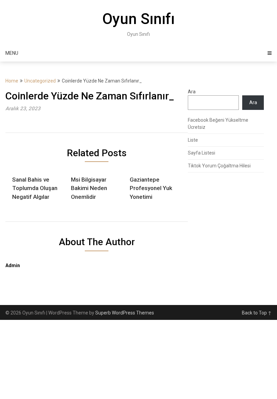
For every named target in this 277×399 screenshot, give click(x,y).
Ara (192, 91)
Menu (11, 53)
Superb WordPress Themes (124, 312)
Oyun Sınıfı (138, 19)
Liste (193, 140)
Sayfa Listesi (201, 153)
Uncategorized (40, 81)
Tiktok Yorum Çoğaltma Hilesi (219, 165)
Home (11, 81)
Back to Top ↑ (257, 312)
